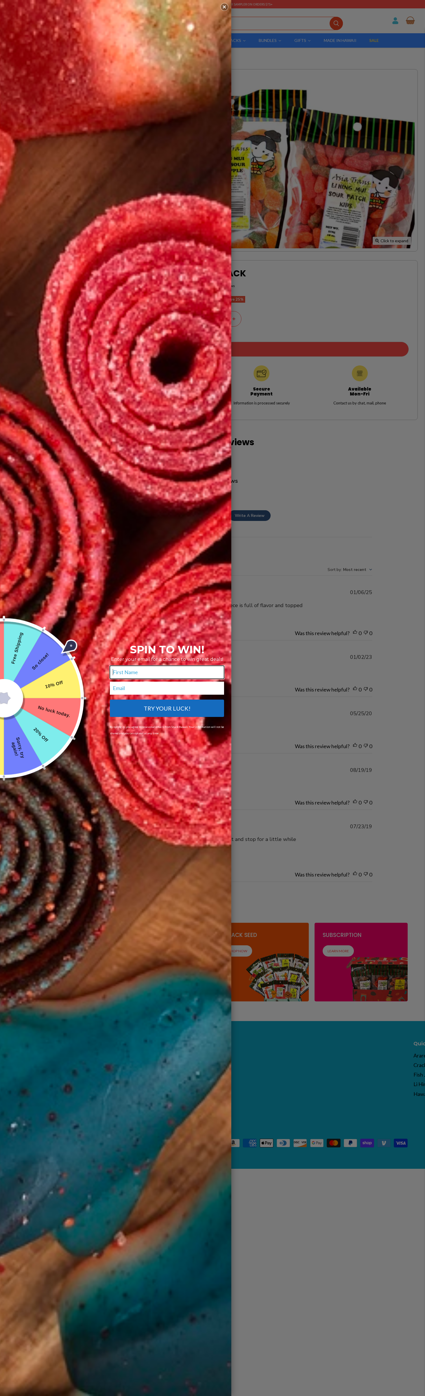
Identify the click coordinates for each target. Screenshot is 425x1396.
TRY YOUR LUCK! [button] (167, 708)
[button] (224, 6)
